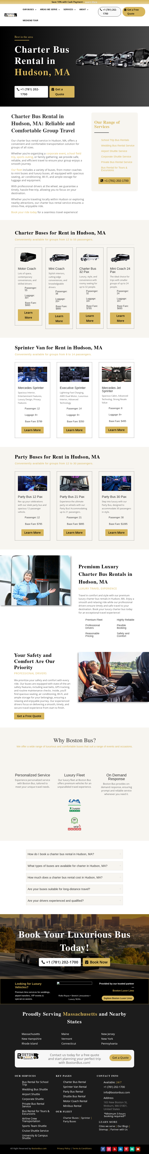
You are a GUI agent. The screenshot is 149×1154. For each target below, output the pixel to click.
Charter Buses (71, 1117)
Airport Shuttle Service (114, 151)
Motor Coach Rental (75, 1101)
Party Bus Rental (73, 1091)
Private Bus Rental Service (116, 162)
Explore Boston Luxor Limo (118, 998)
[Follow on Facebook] (103, 1149)
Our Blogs (123, 1126)
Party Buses (69, 1121)
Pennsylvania (109, 1043)
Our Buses (28, 9)
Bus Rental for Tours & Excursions (114, 169)
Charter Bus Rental (74, 1082)
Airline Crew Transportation (31, 1120)
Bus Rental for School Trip (35, 1083)
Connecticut (68, 1043)
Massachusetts (31, 1034)
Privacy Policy (63, 1148)
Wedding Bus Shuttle (35, 1089)
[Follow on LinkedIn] (120, 1149)
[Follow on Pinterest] (126, 1149)
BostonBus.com (39, 1148)
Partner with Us (119, 1129)
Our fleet (16, 170)
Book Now (99, 962)
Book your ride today (24, 212)
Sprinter (85, 1117)
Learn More (91, 1)
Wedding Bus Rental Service (117, 145)
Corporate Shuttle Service (116, 156)
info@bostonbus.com (117, 1092)
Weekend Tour (30, 20)
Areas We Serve (48, 9)
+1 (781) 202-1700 (110, 11)
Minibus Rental (72, 1106)
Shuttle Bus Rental (74, 1096)
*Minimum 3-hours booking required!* (115, 1115)
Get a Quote (59, 91)
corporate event (56, 153)
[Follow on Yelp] (114, 1149)
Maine (65, 1034)
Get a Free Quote (133, 11)
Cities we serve (107, 1126)
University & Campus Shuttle (35, 1137)
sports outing (25, 157)
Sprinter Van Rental (75, 1086)
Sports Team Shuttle (34, 1126)
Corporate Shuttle (33, 1099)
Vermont (66, 1038)
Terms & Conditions (82, 1148)
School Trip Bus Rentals (115, 140)
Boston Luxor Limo (123, 990)
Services (68, 9)
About (82, 9)
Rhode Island (30, 1043)
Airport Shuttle (31, 1094)
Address (108, 1098)
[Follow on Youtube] (138, 1149)
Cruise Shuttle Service (35, 1130)
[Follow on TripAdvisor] (132, 1149)
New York (107, 1038)
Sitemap (103, 1129)
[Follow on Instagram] (109, 1149)
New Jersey (108, 1034)
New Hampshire (31, 1038)
